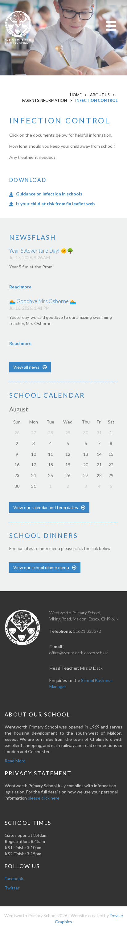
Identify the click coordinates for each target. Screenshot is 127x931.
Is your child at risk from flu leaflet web (55, 203)
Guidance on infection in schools (49, 193)
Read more (20, 286)
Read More (15, 760)
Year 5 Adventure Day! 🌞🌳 (41, 250)
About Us (99, 95)
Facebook (14, 878)
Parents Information (44, 100)
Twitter (12, 887)
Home (76, 95)
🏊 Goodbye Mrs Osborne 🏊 (42, 301)
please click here (43, 798)
